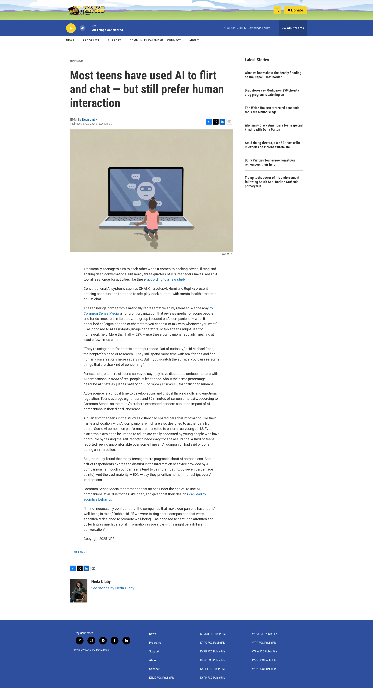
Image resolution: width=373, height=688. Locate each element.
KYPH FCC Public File (212, 677)
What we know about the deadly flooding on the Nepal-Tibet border (273, 75)
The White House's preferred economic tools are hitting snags (272, 110)
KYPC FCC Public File (212, 660)
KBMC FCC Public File (213, 634)
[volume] (82, 28)
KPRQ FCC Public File (212, 642)
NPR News (77, 61)
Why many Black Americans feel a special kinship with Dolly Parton (274, 127)
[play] (71, 28)
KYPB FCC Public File (212, 651)
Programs (91, 40)
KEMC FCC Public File (161, 677)
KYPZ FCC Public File (264, 669)
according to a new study (166, 279)
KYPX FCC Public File (264, 660)
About (153, 660)
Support (114, 40)
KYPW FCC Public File (264, 651)
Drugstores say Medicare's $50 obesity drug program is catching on (272, 92)
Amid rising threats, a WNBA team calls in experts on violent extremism (272, 145)
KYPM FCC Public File (264, 634)
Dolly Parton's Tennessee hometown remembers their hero (270, 162)
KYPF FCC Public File (212, 669)
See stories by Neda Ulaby (112, 588)
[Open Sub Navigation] (77, 40)
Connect (174, 40)
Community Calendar (146, 40)
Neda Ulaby (89, 119)
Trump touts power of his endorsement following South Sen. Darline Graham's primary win (272, 181)
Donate (297, 10)
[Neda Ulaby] (78, 590)
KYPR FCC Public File (264, 642)
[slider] (88, 28)
